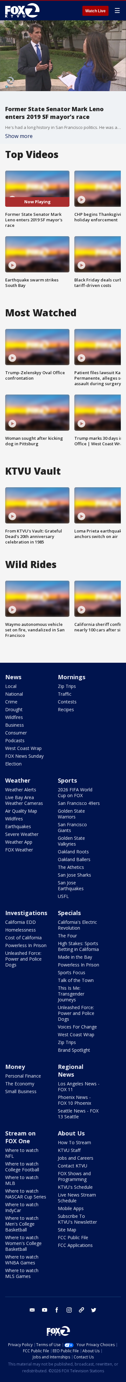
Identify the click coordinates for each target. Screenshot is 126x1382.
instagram (69, 1310)
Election (13, 764)
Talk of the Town (76, 980)
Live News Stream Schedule (77, 1198)
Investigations (26, 913)
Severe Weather (21, 834)
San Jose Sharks (74, 875)
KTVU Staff (69, 1150)
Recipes (66, 709)
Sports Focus (71, 972)
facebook (57, 1310)
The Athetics (71, 867)
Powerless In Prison (26, 945)
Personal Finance (23, 1076)
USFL (63, 896)
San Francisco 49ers (79, 803)
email (32, 1310)
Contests (67, 702)
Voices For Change (77, 1027)
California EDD (20, 922)
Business (14, 725)
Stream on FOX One (20, 1137)
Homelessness (20, 930)
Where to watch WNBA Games (21, 1260)
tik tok (81, 1310)
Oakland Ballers (74, 859)
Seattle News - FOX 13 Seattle (78, 1114)
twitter (94, 1310)
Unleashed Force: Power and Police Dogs (23, 959)
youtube (44, 1310)
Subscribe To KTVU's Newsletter (77, 1219)
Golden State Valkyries (71, 841)
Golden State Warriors (71, 814)
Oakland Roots (73, 852)
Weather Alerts (20, 789)
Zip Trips (67, 686)
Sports (67, 780)
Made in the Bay (75, 957)
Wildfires (14, 717)
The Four (67, 936)
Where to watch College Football (22, 1167)
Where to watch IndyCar (21, 1207)
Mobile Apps (71, 1208)
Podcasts (15, 740)
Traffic (64, 694)
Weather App (18, 842)
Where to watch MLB (21, 1180)
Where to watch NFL (21, 1153)
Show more (19, 136)
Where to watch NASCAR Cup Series (25, 1194)
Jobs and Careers (75, 1158)
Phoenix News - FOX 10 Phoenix (74, 1100)
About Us (71, 1133)
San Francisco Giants (72, 827)
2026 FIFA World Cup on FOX (75, 792)
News (13, 677)
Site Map (67, 1230)
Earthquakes (18, 826)
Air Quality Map (21, 811)
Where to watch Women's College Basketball (23, 1243)
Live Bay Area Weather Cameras (24, 800)
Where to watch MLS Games (21, 1273)
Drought (14, 709)
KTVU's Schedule (75, 1187)
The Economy (19, 1084)
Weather (17, 780)
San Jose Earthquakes (71, 885)
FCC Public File (73, 1237)
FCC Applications (75, 1245)
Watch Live (95, 11)
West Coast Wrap (23, 748)
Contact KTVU (72, 1166)
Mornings (71, 677)
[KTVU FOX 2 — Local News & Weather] (24, 10)
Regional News (70, 1070)
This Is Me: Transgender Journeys (71, 994)
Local (10, 686)
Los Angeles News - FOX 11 (79, 1086)
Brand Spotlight (74, 1050)
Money (15, 1067)
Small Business (21, 1091)
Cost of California (23, 937)
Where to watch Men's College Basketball (21, 1224)
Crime (11, 702)
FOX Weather (19, 850)
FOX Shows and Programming (74, 1176)
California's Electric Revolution (77, 925)
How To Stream (74, 1142)
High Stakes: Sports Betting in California (78, 946)
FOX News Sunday (24, 756)
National (14, 694)
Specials (69, 913)
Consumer (16, 733)
